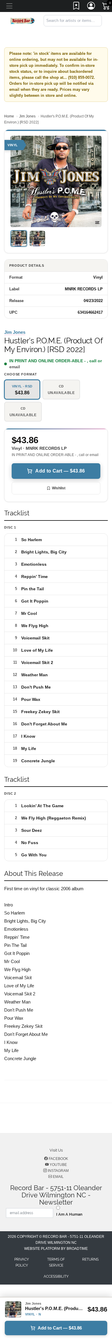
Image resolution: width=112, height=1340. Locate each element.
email (14, 366)
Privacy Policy (21, 1262)
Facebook (58, 1159)
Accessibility (56, 1276)
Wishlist (58, 488)
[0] (106, 7)
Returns (90, 1259)
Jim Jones (27, 116)
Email (58, 1177)
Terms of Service (56, 1262)
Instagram (58, 1171)
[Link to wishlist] (76, 6)
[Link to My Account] (91, 6)
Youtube (58, 1165)
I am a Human (69, 1214)
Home (9, 116)
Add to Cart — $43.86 (60, 470)
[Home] (22, 20)
